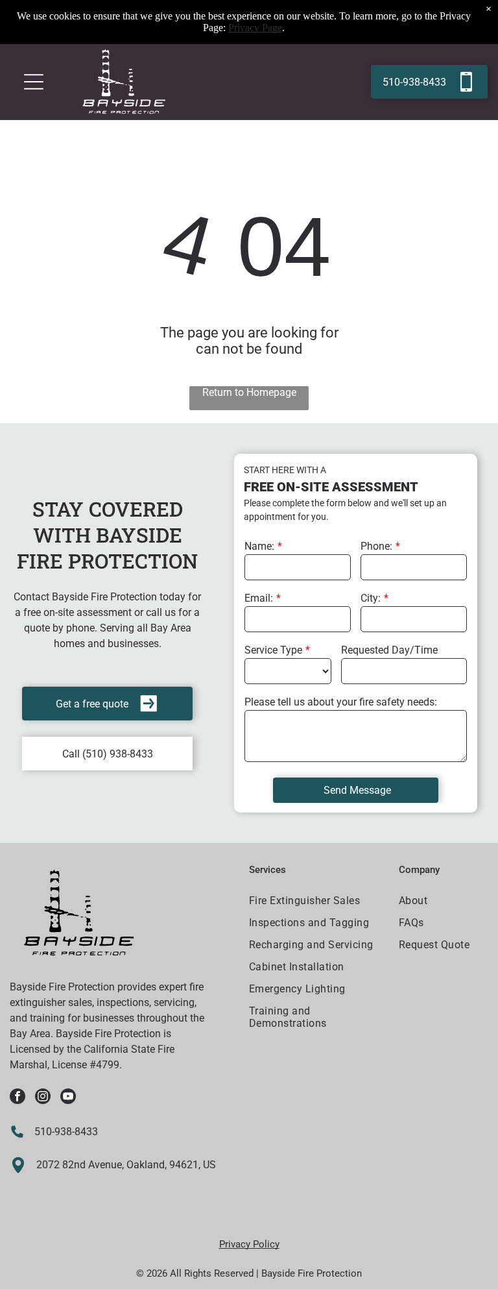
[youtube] (68, 1097)
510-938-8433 (66, 1131)
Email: (258, 598)
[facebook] (17, 1097)
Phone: (376, 546)
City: (371, 598)
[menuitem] (316, 902)
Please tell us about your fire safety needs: (340, 702)
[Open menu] (33, 82)
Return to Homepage (249, 392)
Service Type (273, 650)
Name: (259, 546)
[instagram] (43, 1097)
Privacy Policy (249, 1244)
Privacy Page (255, 27)
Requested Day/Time (389, 650)
